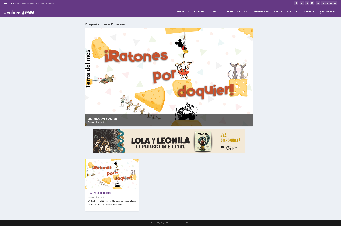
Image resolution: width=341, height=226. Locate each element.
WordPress (187, 223)
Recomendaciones (261, 12)
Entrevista (181, 12)
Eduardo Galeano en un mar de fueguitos (37, 3)
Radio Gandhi (328, 12)
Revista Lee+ (292, 12)
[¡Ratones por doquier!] (112, 174)
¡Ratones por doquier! (102, 118)
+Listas (229, 12)
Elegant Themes (166, 223)
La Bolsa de (199, 12)
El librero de (215, 12)
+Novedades (308, 12)
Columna (91, 122)
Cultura (241, 12)
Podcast (278, 12)
